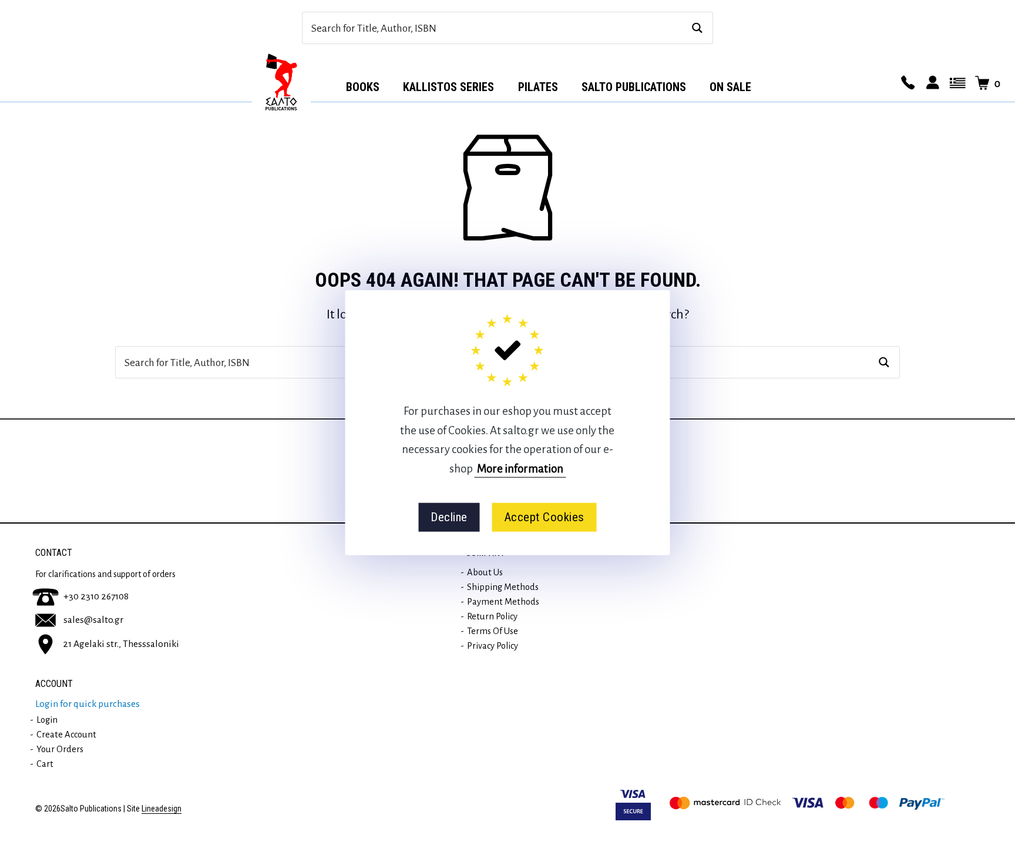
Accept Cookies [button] (544, 517)
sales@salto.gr (93, 620)
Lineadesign (162, 808)
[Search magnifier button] (697, 28)
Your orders (59, 749)
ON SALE (730, 87)
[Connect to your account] (931, 83)
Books (362, 87)
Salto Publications (634, 87)
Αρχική (281, 82)
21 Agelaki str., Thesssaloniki (121, 643)
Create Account (66, 734)
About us (485, 572)
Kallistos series (448, 87)
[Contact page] (906, 83)
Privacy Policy (492, 645)
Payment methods (503, 601)
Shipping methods (503, 587)
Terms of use (492, 631)
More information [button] (520, 468)
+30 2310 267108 (96, 596)
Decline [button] (449, 517)
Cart (44, 764)
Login (47, 720)
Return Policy (492, 616)
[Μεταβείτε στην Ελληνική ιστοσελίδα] (955, 83)
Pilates (538, 87)
